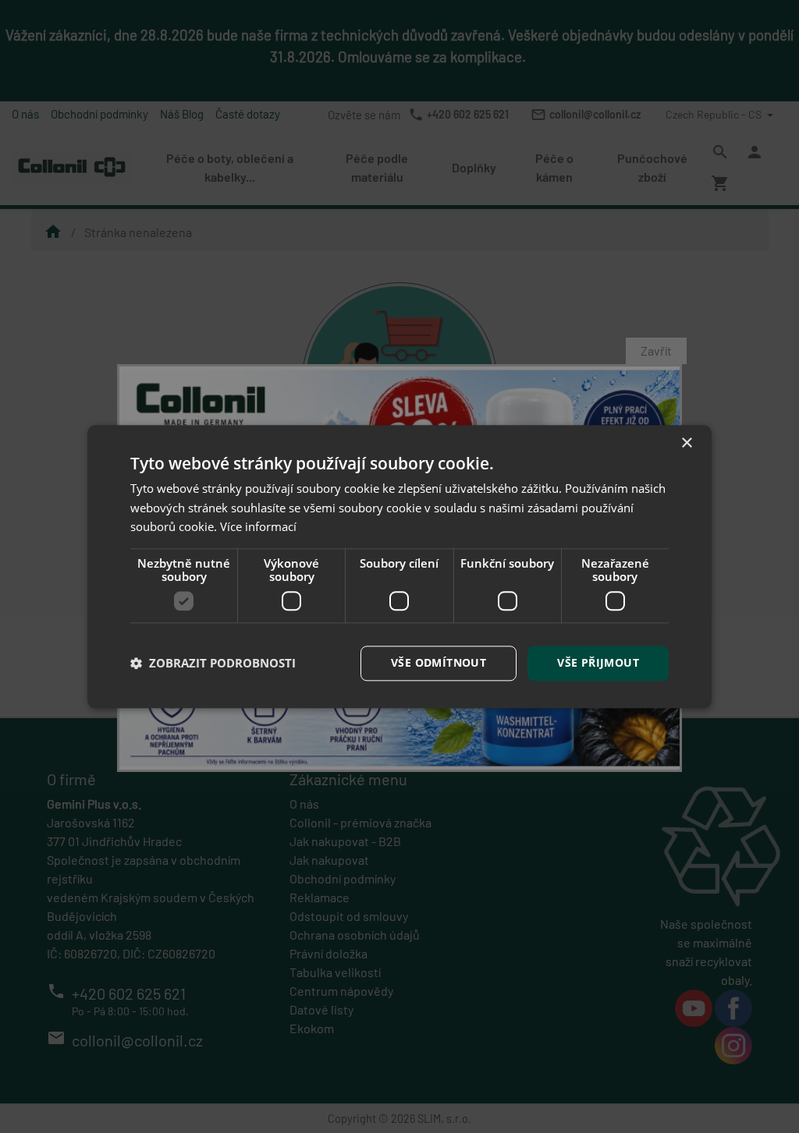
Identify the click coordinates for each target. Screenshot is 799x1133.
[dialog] (399, 566)
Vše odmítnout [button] (438, 662)
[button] (213, 663)
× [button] (686, 443)
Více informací (258, 527)
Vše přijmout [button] (598, 662)
